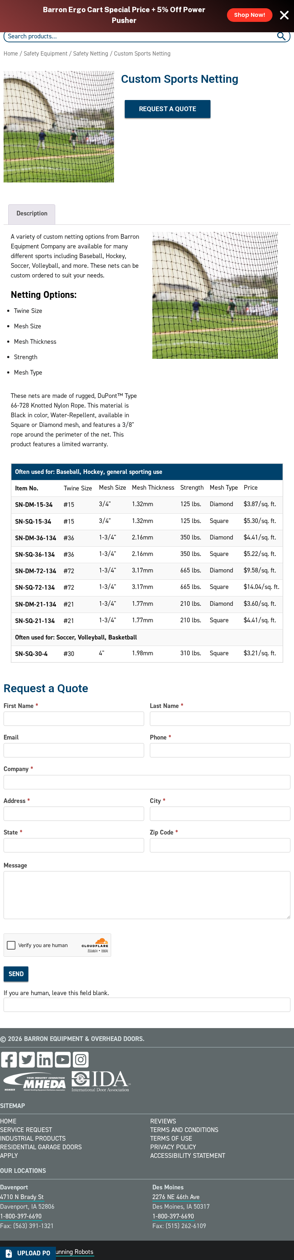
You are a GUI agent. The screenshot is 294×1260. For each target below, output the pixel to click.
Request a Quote (167, 109)
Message (15, 865)
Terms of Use (171, 1138)
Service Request (26, 1130)
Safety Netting (90, 53)
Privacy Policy (173, 1147)
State (13, 832)
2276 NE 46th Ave (176, 1197)
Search (282, 36)
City (158, 801)
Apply (9, 1155)
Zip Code (164, 832)
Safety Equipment (45, 53)
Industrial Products (33, 1138)
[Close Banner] (284, 15)
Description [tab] (31, 213)
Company (18, 769)
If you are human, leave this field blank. (56, 993)
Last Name (167, 706)
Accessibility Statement (187, 1155)
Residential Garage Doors (41, 1147)
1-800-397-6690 (21, 1216)
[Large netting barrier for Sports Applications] (59, 127)
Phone (160, 737)
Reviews (163, 1121)
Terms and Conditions (184, 1130)
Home (11, 53)
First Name (21, 706)
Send (16, 974)
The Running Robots (66, 1251)
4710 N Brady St (22, 1197)
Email (11, 737)
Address (17, 801)
